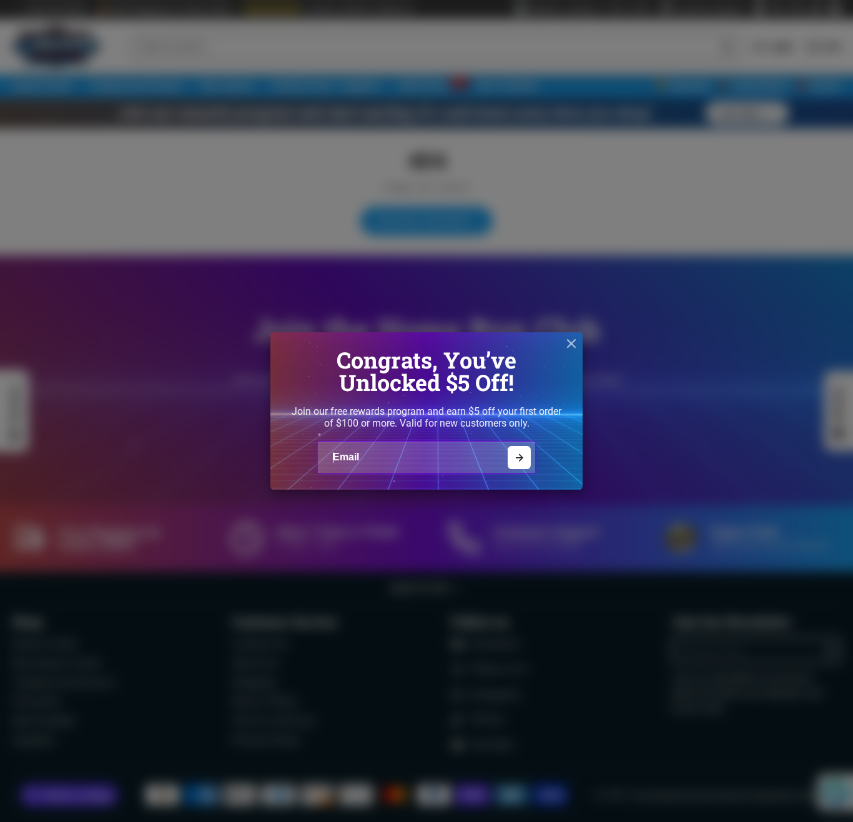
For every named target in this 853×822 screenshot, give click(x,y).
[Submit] (519, 457)
